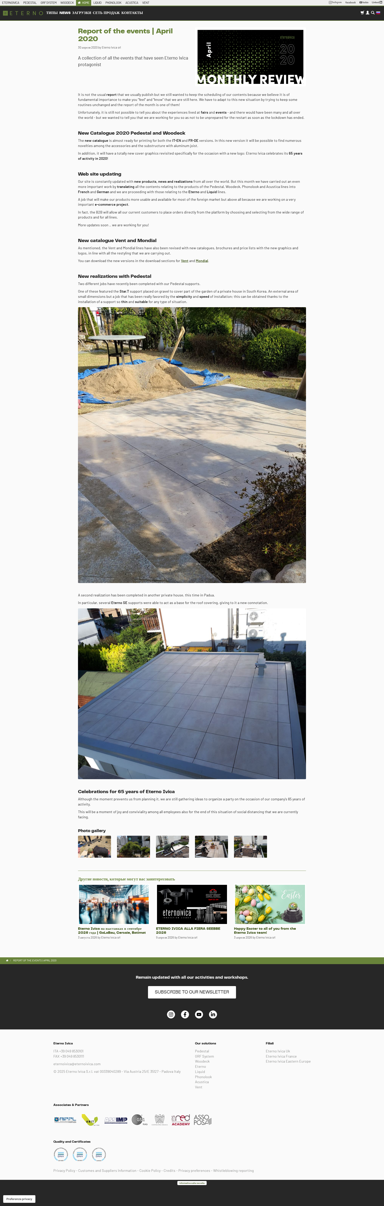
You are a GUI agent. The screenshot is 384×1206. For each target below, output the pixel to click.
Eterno (200, 1067)
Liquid (200, 1072)
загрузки (81, 13)
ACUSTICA (131, 2)
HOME (85, 2)
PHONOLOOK (113, 2)
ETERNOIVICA (10, 2)
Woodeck (202, 1061)
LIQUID (97, 2)
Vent (184, 261)
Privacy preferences (194, 1171)
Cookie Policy (150, 1171)
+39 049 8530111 (72, 1056)
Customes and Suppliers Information (107, 1171)
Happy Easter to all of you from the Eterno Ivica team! (265, 931)
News (65, 13)
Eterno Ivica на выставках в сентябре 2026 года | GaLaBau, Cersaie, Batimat (112, 931)
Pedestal (202, 1051)
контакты (132, 13)
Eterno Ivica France (281, 1056)
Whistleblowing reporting (233, 1171)
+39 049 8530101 (71, 1051)
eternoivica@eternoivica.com (77, 1064)
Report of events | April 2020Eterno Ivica (23, 13)
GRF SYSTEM (48, 2)
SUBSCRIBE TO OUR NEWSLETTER (192, 992)
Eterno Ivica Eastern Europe (288, 1061)
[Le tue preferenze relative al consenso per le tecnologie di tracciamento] (19, 1199)
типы (52, 13)
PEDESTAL (30, 2)
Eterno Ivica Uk (278, 1051)
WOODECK (67, 2)
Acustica (202, 1082)
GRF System (204, 1056)
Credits (169, 1171)
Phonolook (203, 1077)
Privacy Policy (64, 1171)
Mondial (202, 261)
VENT (145, 2)
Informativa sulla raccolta (192, 1183)
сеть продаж (106, 13)
